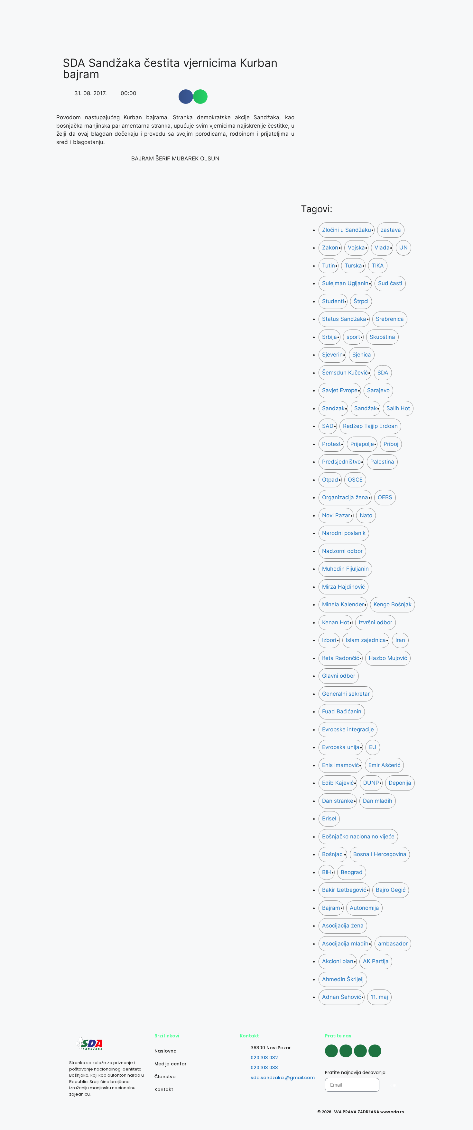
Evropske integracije (348, 729)
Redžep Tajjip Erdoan (370, 426)
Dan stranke (337, 801)
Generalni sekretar (346, 694)
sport (353, 337)
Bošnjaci (333, 854)
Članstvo (165, 1076)
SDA (382, 372)
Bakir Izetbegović (344, 890)
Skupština (382, 337)
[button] (186, 96)
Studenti (333, 301)
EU (372, 747)
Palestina (382, 461)
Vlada (382, 247)
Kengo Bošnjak (393, 604)
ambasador (393, 943)
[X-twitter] (374, 1050)
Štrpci (361, 301)
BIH (326, 872)
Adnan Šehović (341, 997)
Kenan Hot (335, 622)
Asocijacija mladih (345, 943)
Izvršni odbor (375, 622)
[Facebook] (331, 1050)
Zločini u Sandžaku (346, 230)
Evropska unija (340, 747)
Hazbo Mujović (388, 658)
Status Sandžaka (344, 319)
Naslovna (165, 1051)
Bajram (331, 908)
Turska (353, 265)
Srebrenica (390, 319)
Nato (366, 515)
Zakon (330, 247)
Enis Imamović (340, 765)
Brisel (329, 818)
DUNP (371, 783)
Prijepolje (362, 444)
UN (403, 247)
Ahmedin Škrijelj (343, 979)
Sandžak (365, 408)
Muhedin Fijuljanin (345, 568)
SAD (327, 426)
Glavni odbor (338, 676)
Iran (400, 640)
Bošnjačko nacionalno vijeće (358, 836)
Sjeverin (332, 354)
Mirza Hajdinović (343, 586)
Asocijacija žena (343, 925)
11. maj (379, 997)
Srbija (329, 337)
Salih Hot (398, 408)
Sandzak (333, 408)
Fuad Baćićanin (341, 711)
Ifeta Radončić (340, 658)
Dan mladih (377, 801)
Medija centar (170, 1064)
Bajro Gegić (390, 890)
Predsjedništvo (341, 461)
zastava (391, 230)
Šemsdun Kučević (345, 372)
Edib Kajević (338, 783)
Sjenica (361, 354)
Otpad (330, 479)
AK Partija (376, 961)
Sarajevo (378, 390)
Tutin (328, 265)
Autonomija (364, 908)
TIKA (378, 265)
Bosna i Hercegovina (379, 854)
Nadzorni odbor (342, 551)
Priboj (391, 444)
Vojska (356, 247)
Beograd (352, 872)
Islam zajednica (366, 640)
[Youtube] (360, 1050)
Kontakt (163, 1089)
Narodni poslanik (344, 533)
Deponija (400, 783)
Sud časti (390, 283)
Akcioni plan (337, 961)
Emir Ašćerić (384, 765)
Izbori (329, 640)
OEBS (385, 497)
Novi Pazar (336, 515)
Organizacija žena (345, 497)
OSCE (355, 479)
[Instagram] (345, 1050)
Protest (331, 444)
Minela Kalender (343, 604)
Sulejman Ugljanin (345, 283)
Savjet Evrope (339, 390)
